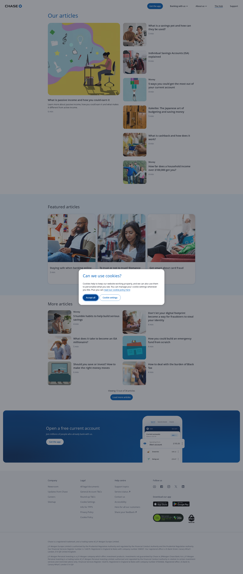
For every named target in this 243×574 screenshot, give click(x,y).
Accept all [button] (90, 297)
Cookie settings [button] (110, 297)
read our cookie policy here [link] (117, 289)
